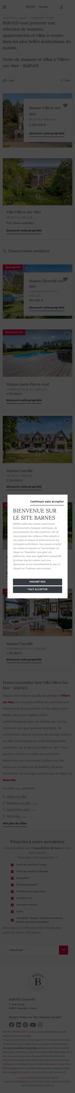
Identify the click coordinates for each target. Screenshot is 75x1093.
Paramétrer (37, 582)
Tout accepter (37, 589)
